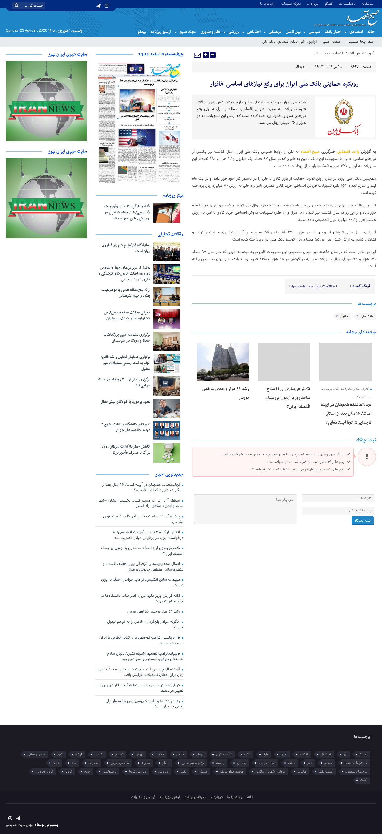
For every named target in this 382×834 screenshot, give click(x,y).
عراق (56, 763)
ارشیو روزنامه (170, 797)
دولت (291, 763)
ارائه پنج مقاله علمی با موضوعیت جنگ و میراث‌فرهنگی (125, 293)
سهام (165, 763)
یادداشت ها (347, 3)
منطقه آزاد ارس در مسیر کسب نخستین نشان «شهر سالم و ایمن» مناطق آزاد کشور (140, 503)
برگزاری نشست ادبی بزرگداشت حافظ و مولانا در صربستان (127, 338)
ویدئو (142, 32)
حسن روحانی (36, 754)
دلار (309, 763)
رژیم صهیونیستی (193, 763)
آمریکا (363, 754)
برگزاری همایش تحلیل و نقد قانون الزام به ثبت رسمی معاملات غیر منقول (125, 363)
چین (87, 771)
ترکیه (78, 754)
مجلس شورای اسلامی (270, 771)
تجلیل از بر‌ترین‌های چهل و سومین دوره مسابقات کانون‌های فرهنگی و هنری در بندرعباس (124, 273)
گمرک (363, 780)
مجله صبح (187, 32)
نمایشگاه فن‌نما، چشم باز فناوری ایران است (126, 248)
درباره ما (313, 3)
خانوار (344, 316)
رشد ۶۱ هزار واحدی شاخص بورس (154, 611)
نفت (183, 771)
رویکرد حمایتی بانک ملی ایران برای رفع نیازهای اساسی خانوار (284, 84)
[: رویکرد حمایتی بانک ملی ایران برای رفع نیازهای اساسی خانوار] (198, 55)
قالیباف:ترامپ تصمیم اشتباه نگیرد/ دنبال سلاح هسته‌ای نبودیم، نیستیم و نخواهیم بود (145, 656)
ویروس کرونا (137, 771)
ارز (345, 754)
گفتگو (329, 3)
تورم (60, 754)
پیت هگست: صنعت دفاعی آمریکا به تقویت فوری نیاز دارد (143, 519)
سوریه (145, 763)
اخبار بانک (333, 32)
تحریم (119, 754)
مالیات (302, 771)
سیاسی (314, 32)
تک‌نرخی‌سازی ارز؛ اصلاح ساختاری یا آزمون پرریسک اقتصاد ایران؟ (287, 398)
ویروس (163, 771)
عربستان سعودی (356, 771)
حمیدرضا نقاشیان (356, 763)
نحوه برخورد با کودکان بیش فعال (125, 402)
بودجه (160, 754)
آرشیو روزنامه (160, 32)
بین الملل (293, 32)
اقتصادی (356, 32)
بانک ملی (268, 42)
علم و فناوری (210, 32)
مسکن (203, 771)
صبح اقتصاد (310, 152)
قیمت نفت (326, 771)
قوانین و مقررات (143, 797)
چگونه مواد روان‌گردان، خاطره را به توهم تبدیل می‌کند (145, 625)
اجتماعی (254, 32)
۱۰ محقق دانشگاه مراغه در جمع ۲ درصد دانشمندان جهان (125, 427)
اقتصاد (303, 754)
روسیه (220, 763)
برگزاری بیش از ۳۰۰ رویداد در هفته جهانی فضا (124, 382)
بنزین (180, 754)
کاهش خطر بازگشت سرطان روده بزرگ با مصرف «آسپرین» (126, 449)
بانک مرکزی (224, 754)
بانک (247, 754)
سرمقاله (367, 3)
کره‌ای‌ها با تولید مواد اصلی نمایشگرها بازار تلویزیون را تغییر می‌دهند (140, 688)
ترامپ (99, 754)
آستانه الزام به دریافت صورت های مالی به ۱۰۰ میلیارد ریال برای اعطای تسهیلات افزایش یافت (140, 672)
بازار (265, 754)
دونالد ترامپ (267, 763)
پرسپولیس (109, 771)
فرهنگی (275, 32)
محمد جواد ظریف (231, 771)
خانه (371, 32)
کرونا (68, 771)
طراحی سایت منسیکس (20, 825)
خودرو (328, 763)
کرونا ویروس (44, 771)
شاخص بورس (120, 763)
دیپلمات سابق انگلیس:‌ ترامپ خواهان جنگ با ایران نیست (142, 582)
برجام (200, 754)
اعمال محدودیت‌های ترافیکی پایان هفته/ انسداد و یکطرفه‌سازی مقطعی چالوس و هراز (143, 567)
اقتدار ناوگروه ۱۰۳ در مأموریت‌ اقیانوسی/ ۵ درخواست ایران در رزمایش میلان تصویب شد (127, 212)
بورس (139, 754)
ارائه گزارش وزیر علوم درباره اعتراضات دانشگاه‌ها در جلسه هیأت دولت (142, 599)
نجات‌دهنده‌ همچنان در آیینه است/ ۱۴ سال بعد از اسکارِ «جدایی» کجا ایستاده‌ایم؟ (346, 413)
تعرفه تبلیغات (291, 3)
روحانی (241, 763)
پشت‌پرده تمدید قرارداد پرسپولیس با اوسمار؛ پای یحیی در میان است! (144, 704)
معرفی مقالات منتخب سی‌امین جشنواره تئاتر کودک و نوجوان (127, 315)
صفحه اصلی (332, 42)
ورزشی (233, 32)
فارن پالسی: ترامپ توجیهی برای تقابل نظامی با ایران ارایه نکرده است (141, 640)
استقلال (326, 754)
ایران (284, 754)
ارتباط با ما (267, 3)
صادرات (93, 763)
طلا (74, 763)
